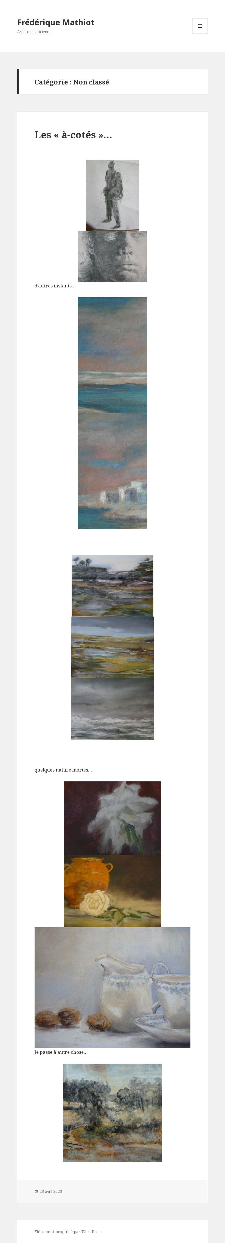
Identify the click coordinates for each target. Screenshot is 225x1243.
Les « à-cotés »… (73, 134)
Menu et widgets (200, 33)
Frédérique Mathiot (55, 22)
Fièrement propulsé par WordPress (68, 1231)
